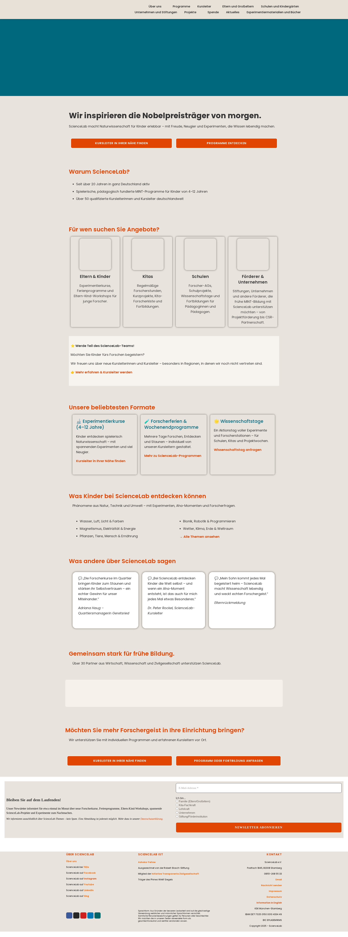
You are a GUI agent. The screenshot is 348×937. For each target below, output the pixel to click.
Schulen (200, 276)
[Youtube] (83, 915)
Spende (213, 12)
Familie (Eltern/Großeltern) (194, 801)
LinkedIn (89, 890)
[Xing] (97, 915)
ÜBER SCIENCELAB (80, 854)
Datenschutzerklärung (151, 818)
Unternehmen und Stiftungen (156, 12)
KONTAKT (274, 854)
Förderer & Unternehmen (252, 279)
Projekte (190, 12)
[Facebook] (69, 915)
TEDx (86, 867)
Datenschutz (274, 896)
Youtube (89, 884)
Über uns (155, 6)
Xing (86, 896)
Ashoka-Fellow (147, 862)
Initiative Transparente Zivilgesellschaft (175, 873)
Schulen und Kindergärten (280, 6)
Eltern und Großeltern (238, 6)
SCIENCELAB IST (150, 854)
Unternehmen (186, 812)
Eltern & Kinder (95, 276)
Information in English (269, 902)
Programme (181, 6)
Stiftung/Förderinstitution (192, 816)
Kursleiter (204, 6)
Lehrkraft (183, 808)
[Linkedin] (90, 915)
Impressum (275, 891)
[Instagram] (76, 915)
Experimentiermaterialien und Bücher (274, 12)
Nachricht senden (271, 885)
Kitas (147, 276)
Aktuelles (232, 12)
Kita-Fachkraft (187, 805)
